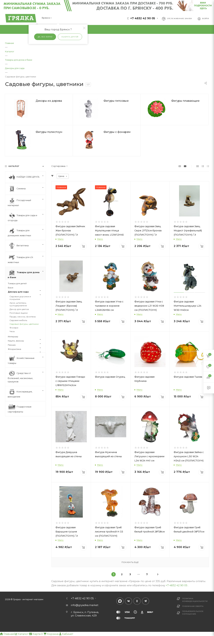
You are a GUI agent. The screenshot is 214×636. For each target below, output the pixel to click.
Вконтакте (128, 601)
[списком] (202, 166)
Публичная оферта (192, 606)
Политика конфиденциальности (194, 599)
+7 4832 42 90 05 (142, 18)
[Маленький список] (179, 166)
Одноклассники (137, 601)
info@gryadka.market (84, 605)
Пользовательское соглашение (193, 612)
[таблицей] (208, 166)
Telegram (145, 601)
